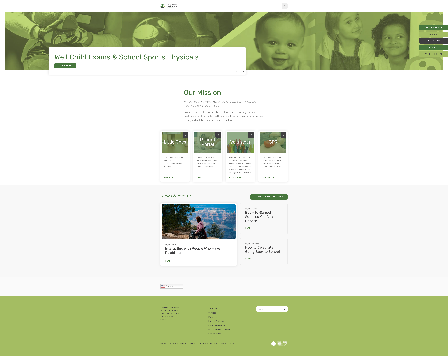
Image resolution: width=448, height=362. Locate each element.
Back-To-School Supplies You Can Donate (259, 216)
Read (168, 261)
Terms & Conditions (226, 343)
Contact (163, 319)
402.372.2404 (173, 313)
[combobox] (269, 309)
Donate (433, 47)
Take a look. (169, 177)
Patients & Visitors (216, 321)
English (169, 286)
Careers (433, 34)
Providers (212, 317)
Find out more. (235, 177)
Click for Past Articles (269, 197)
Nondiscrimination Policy (219, 329)
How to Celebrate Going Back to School (262, 249)
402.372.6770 (171, 316)
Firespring (200, 343)
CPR (273, 142)
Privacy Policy (212, 343)
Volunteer (240, 142)
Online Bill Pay (433, 28)
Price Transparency (216, 325)
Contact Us (433, 41)
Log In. (199, 177)
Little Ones (175, 142)
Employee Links (215, 334)
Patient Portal (433, 54)
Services (212, 313)
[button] (285, 6)
